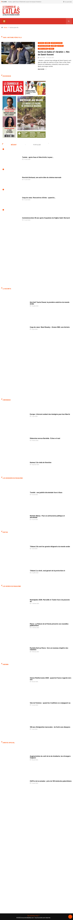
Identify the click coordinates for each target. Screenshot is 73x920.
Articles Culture (57, 43)
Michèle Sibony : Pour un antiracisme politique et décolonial (47, 516)
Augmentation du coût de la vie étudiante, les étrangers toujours (50, 757)
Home (5, 27)
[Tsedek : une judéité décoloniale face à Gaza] (14, 492)
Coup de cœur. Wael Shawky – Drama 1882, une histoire (50, 327)
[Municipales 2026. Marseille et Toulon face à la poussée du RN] (14, 600)
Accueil (41, 43)
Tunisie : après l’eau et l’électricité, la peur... (38, 157)
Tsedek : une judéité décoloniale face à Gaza (46, 492)
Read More (41, 69)
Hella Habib (42, 57)
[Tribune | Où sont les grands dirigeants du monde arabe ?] (14, 546)
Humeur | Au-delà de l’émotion (40, 462)
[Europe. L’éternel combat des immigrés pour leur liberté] (14, 414)
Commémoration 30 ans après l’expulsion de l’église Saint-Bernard (46, 218)
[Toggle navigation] (4, 21)
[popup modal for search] (69, 21)
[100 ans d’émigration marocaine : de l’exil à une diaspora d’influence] (14, 727)
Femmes (32, 514)
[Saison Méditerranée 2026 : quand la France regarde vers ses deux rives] (14, 679)
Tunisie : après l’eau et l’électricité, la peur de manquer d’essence (24, 1)
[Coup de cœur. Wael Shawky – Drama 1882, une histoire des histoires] (14, 327)
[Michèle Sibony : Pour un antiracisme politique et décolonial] (14, 516)
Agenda (47, 43)
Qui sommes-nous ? (33, 916)
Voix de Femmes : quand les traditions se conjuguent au (50, 703)
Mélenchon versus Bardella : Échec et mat (45, 438)
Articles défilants (44, 45)
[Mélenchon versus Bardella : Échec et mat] (14, 438)
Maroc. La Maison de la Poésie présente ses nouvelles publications (49, 624)
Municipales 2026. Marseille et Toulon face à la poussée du (50, 600)
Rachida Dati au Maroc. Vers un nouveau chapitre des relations (49, 649)
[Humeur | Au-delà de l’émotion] (14, 462)
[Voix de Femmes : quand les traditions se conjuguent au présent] (14, 703)
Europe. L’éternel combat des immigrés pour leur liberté (50, 414)
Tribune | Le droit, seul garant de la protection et (47, 571)
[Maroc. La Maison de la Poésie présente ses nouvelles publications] (14, 625)
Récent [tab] (14, 145)
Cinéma (54, 45)
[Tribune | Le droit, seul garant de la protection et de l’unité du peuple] (14, 570)
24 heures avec (34, 646)
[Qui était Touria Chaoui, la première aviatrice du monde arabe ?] (14, 303)
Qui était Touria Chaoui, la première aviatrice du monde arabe (49, 303)
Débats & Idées (43, 48)
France (51, 48)
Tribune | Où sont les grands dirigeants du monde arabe (50, 546)
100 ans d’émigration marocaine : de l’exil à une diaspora (50, 727)
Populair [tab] (37, 145)
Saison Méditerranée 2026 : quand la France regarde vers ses (50, 678)
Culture (60, 45)
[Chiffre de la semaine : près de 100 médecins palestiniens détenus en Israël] (14, 781)
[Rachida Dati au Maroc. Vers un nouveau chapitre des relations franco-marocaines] (14, 649)
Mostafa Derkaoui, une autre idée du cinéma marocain (41, 177)
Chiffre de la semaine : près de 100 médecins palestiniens (51, 781)
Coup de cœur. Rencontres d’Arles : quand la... (39, 198)
